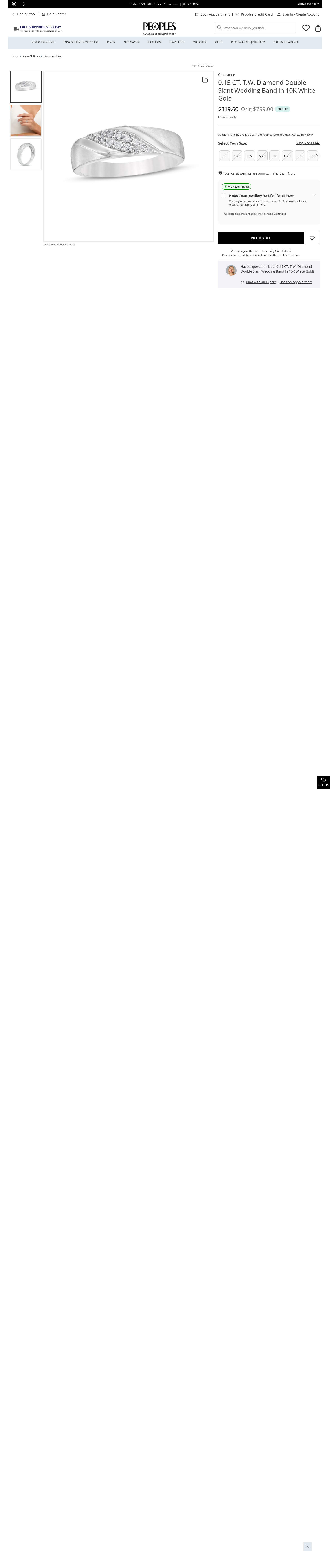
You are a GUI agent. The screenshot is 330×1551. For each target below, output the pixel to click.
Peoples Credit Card (257, 14)
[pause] (14, 4)
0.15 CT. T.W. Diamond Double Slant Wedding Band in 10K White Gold (266, 90)
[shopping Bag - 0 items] (318, 28)
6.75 (312, 156)
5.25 (237, 156)
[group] (26, 87)
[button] (24, 4)
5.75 (262, 156)
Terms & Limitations (275, 213)
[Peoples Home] (159, 28)
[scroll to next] (317, 155)
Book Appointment (215, 14)
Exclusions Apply (227, 117)
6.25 (287, 156)
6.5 (300, 156)
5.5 (249, 156)
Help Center (56, 14)
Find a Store (26, 14)
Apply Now (306, 135)
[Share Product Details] (205, 79)
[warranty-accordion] (314, 195)
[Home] (37, 28)
